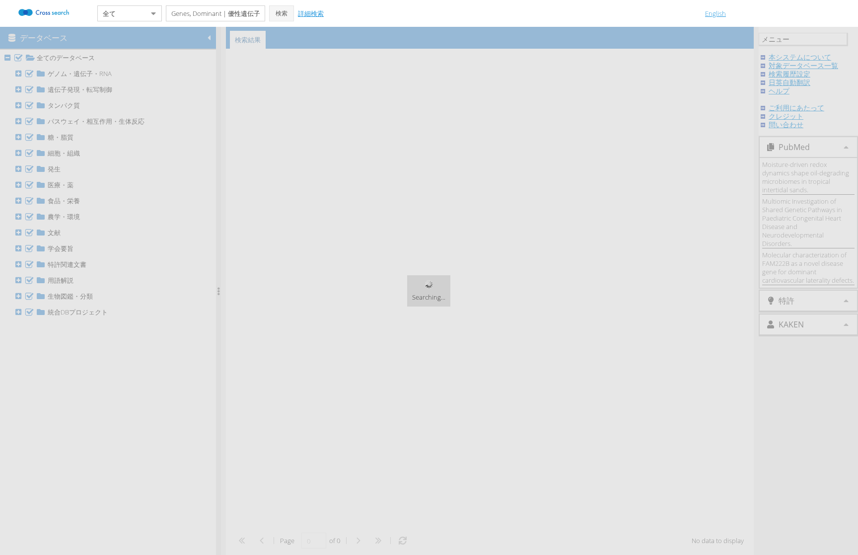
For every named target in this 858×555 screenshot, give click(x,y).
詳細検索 (311, 13)
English (715, 13)
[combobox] (121, 13)
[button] (281, 13)
